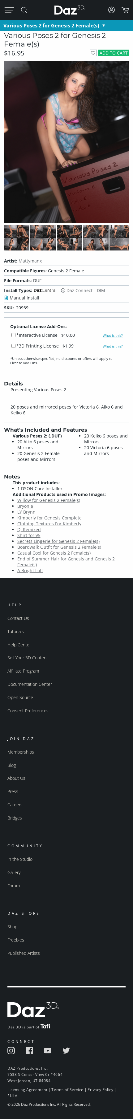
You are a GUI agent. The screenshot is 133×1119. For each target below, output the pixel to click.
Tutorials (15, 631)
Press (12, 791)
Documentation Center (29, 684)
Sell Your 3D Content (27, 658)
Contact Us (18, 618)
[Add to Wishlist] (93, 53)
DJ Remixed (29, 529)
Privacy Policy (100, 1089)
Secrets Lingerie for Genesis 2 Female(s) (58, 541)
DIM (101, 290)
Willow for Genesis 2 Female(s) (48, 500)
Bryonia (25, 506)
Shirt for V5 (29, 535)
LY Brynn (26, 512)
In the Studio (19, 859)
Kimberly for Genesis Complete (49, 518)
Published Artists (23, 953)
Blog (11, 765)
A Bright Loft (30, 570)
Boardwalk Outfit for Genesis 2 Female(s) (59, 547)
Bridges (14, 818)
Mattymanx (30, 261)
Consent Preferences (28, 711)
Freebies (15, 940)
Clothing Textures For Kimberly (49, 524)
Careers (15, 805)
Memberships (20, 752)
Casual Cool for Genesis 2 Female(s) (54, 553)
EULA (12, 1095)
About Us (16, 778)
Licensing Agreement (27, 1089)
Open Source (20, 697)
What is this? (113, 335)
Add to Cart (114, 53)
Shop (12, 927)
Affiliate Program (23, 671)
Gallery (13, 872)
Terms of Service (67, 1089)
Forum (13, 886)
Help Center (19, 645)
